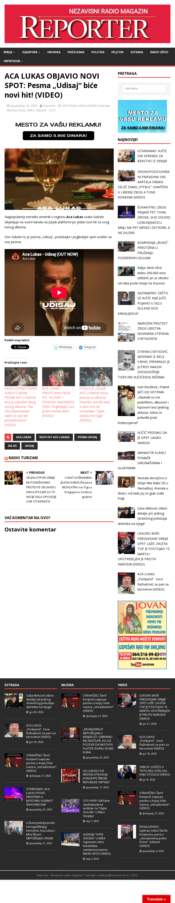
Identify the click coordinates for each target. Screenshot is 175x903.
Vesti (21, 110)
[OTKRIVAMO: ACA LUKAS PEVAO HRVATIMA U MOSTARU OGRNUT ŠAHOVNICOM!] (14, 798)
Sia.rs (12, 446)
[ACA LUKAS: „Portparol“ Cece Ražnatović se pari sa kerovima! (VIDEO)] (14, 735)
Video (30, 110)
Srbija (7, 52)
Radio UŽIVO (159, 52)
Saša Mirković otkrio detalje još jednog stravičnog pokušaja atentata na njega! (40, 701)
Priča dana (75, 52)
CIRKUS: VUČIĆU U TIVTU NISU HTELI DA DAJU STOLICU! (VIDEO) (154, 771)
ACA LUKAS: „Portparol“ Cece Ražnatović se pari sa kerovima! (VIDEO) (41, 731)
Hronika (53, 52)
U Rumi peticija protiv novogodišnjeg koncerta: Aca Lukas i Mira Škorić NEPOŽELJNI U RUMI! (40, 830)
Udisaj (29, 446)
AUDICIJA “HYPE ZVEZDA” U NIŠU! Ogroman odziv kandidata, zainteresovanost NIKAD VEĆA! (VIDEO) (97, 844)
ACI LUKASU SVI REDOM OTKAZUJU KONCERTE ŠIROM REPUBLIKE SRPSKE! (96, 776)
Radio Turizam (23, 457)
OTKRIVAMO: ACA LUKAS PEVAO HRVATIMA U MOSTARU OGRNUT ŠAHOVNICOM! (39, 797)
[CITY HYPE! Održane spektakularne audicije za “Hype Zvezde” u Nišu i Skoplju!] (70, 810)
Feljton (117, 52)
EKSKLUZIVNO (88, 106)
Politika (97, 52)
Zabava (41, 110)
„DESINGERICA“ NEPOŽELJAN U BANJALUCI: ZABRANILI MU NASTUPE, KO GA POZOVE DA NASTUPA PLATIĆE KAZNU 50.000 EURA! (98, 740)
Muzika (12, 110)
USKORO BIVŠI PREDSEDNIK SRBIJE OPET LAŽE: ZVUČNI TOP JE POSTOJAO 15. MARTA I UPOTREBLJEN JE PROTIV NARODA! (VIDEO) (154, 707)
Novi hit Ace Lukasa (54, 437)
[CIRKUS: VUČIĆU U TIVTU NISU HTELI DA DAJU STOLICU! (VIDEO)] (127, 776)
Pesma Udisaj (87, 437)
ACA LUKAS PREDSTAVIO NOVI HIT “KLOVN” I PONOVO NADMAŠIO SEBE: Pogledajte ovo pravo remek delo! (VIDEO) (58, 402)
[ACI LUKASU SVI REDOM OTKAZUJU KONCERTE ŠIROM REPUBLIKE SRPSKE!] (70, 780)
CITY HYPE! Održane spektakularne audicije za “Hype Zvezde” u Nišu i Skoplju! (96, 808)
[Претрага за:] (144, 89)
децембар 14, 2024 (23, 106)
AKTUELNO (70, 106)
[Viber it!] (41, 347)
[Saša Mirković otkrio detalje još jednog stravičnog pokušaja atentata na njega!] (14, 705)
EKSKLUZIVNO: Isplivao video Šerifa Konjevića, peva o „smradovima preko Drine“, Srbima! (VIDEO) (153, 836)
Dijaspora (29, 52)
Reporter (49, 106)
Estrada (137, 52)
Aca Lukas (23, 437)
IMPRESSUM (12, 61)
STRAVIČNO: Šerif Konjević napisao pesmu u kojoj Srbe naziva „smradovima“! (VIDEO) (41, 763)
